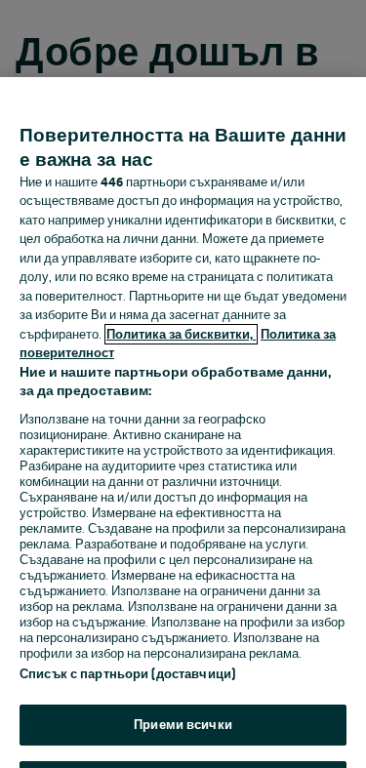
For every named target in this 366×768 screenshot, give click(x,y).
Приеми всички (183, 724)
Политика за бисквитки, (181, 334)
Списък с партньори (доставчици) (127, 674)
